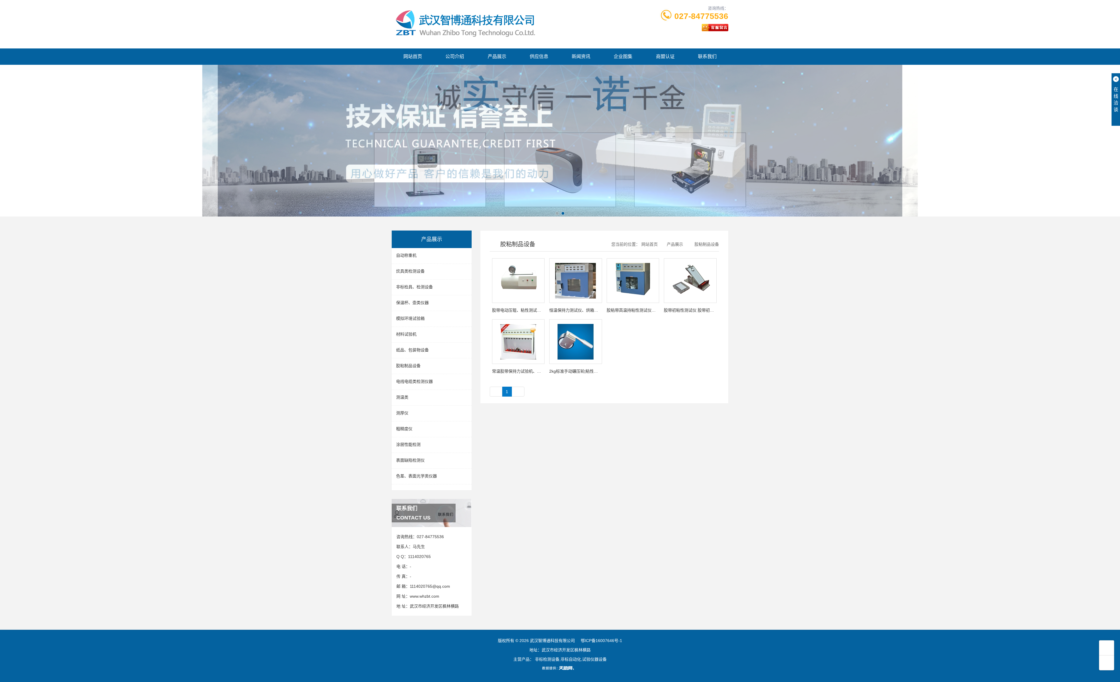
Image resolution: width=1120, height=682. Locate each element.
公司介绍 (454, 56)
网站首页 (412, 56)
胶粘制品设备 (408, 365)
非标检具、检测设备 (414, 287)
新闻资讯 (581, 56)
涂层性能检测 (408, 444)
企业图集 (623, 56)
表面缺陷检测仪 (410, 460)
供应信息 (539, 56)
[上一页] (496, 392)
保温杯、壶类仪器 (412, 302)
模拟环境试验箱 (410, 318)
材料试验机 (406, 334)
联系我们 (707, 56)
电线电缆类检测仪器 (414, 381)
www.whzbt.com (424, 596)
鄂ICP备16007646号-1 (601, 640)
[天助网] (560, 668)
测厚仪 (402, 413)
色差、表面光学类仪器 (416, 476)
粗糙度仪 (404, 428)
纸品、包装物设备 (412, 350)
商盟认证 (665, 56)
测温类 (402, 397)
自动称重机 (406, 255)
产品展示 (497, 56)
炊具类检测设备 (410, 271)
